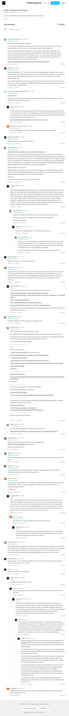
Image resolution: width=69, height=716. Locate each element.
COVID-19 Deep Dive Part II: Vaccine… (16, 10)
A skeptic (10, 267)
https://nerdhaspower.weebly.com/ (20, 300)
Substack (26, 712)
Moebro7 (10, 466)
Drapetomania (12, 137)
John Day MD (11, 147)
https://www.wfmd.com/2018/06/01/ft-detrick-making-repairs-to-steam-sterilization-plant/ (36, 363)
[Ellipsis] (64, 39)
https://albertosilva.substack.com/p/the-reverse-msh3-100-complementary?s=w (33, 431)
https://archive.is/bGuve (17, 405)
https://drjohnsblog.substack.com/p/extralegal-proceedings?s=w (26, 152)
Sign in (64, 3)
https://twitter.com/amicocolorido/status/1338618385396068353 (29, 355)
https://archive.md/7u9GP (19, 358)
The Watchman (12, 438)
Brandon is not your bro (17, 126)
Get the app (42, 708)
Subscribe (55, 3)
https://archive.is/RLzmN (17, 374)
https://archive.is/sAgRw (17, 366)
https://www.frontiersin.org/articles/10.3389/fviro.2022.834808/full (30, 305)
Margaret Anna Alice (13, 39)
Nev (9, 478)
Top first (62, 24)
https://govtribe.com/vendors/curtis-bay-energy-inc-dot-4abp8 (34, 395)
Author (12, 108)
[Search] (44, 3)
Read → (6, 19)
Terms (37, 704)
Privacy (33, 704)
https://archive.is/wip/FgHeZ (18, 392)
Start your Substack (30, 708)
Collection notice (44, 704)
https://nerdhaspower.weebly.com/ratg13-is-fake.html (26, 302)
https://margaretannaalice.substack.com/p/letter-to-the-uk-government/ (29, 61)
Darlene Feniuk (12, 257)
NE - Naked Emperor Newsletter (17, 91)
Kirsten (10, 68)
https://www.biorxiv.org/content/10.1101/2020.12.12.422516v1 (29, 120)
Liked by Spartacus (14, 41)
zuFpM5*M (13, 688)
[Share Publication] (48, 3)
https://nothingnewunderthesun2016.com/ (21, 444)
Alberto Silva (11, 316)
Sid (22, 638)
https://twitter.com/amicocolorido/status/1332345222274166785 (29, 360)
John (9, 569)
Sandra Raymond (13, 542)
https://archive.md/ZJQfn (19, 352)
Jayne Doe (10, 453)
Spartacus (7, 12)
